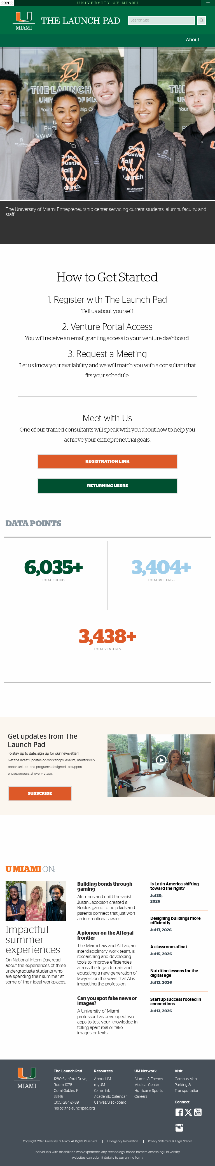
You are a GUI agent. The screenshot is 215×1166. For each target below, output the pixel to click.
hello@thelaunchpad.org (74, 1108)
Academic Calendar (110, 1097)
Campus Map (186, 1079)
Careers (140, 1097)
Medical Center (146, 1085)
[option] (107, 145)
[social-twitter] (188, 1111)
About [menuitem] (192, 39)
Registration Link (107, 461)
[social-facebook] (179, 1112)
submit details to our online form (117, 1158)
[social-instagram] (179, 1128)
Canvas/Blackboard (110, 1103)
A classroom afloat (168, 947)
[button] (203, 1150)
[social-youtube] (198, 1112)
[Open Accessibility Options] (7, 3)
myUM (99, 1085)
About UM (102, 1079)
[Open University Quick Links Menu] (208, 3)
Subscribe (40, 793)
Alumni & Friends (148, 1079)
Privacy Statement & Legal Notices (170, 1141)
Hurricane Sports (148, 1091)
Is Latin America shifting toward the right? (174, 886)
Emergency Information (122, 1141)
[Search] (201, 20)
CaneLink (102, 1091)
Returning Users (107, 486)
